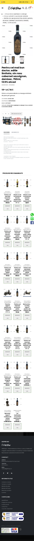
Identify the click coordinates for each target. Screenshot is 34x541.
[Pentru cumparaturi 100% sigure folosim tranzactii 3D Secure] (9, 530)
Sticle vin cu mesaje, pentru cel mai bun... (7, 193)
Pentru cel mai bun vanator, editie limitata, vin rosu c (17, 381)
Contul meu (4, 506)
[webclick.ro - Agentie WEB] (20, 530)
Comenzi (4, 492)
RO (4, 2)
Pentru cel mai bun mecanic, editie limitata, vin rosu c (17, 235)
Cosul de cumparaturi (7, 508)
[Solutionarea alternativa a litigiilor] (13, 514)
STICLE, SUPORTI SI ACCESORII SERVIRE (16, 16)
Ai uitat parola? (5, 504)
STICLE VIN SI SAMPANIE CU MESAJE (16, 14)
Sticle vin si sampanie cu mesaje (17, 193)
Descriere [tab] (7, 132)
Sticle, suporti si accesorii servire (7, 302)
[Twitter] (7, 473)
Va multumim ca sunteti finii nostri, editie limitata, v (27, 381)
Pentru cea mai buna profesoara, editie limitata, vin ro (27, 272)
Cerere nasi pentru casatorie (17, 411)
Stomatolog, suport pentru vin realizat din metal (17, 344)
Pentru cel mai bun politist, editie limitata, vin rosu (8, 272)
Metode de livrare (6, 488)
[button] (23, 8)
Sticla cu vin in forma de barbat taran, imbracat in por (27, 199)
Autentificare (5, 500)
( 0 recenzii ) (12, 84)
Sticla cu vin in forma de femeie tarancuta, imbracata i (17, 198)
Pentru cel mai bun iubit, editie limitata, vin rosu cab (8, 344)
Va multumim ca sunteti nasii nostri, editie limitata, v (17, 417)
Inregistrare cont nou (7, 502)
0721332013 (5, 465)
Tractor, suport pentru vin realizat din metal (7, 307)
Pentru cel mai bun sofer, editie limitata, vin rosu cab (27, 234)
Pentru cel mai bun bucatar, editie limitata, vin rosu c (8, 199)
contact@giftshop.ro (7, 468)
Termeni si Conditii (6, 484)
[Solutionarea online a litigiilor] (13, 518)
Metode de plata (6, 486)
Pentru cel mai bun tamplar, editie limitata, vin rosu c (8, 381)
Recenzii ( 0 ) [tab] (15, 132)
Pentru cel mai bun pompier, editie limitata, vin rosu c (17, 272)
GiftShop (8, 103)
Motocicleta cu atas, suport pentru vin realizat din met (27, 308)
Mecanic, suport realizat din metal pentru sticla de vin (8, 417)
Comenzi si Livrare (6, 482)
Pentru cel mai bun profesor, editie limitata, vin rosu (17, 308)
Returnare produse (6, 490)
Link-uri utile (23, 2)
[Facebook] (3, 473)
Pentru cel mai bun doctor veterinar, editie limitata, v (7, 235)
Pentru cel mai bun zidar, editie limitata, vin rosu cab (27, 344)
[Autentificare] (26, 7)
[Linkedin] (11, 473)
